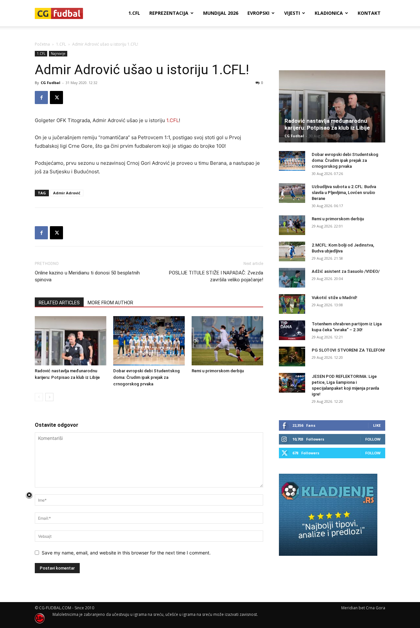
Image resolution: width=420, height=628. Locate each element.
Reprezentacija (168, 13)
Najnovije (58, 53)
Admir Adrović (66, 192)
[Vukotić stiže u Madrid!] (292, 304)
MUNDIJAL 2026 (220, 13)
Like (377, 425)
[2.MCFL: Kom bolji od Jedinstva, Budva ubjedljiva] (292, 251)
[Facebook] (41, 97)
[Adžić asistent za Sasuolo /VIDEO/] (292, 278)
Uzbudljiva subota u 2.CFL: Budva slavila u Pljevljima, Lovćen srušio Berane (344, 192)
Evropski (258, 13)
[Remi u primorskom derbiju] (227, 340)
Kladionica (329, 13)
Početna (42, 44)
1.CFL (134, 13)
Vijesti (292, 13)
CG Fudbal (50, 82)
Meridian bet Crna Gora (363, 608)
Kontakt (369, 13)
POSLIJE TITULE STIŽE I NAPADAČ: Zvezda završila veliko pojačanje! (216, 276)
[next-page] (49, 397)
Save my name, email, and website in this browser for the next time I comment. (126, 552)
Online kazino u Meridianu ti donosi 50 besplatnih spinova (87, 276)
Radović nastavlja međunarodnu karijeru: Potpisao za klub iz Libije (327, 124)
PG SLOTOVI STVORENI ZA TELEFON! (348, 350)
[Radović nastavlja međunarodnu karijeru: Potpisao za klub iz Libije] (70, 340)
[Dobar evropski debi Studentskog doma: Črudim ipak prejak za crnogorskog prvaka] (149, 340)
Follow (373, 439)
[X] (56, 97)
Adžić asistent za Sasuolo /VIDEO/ (346, 271)
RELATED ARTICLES (59, 302)
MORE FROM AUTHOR (110, 302)
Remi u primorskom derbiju (218, 370)
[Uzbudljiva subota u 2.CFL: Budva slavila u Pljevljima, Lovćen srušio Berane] (292, 193)
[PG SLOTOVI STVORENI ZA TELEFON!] (292, 356)
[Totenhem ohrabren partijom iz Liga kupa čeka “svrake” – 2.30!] (292, 330)
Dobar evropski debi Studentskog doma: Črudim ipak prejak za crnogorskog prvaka (146, 377)
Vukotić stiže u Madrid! (334, 297)
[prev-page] (39, 397)
